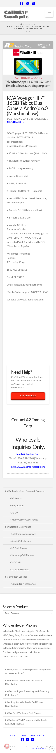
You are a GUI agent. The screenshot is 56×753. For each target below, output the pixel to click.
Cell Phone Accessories (23, 533)
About (13, 735)
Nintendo (16, 498)
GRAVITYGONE (39, 749)
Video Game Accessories (24, 519)
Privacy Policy (38, 735)
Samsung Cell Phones (22, 555)
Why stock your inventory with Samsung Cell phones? (27, 693)
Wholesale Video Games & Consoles (26, 491)
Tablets (19, 122)
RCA (10, 122)
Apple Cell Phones (21, 540)
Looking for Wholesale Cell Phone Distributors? (24, 704)
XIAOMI (16, 562)
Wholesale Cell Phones (19, 526)
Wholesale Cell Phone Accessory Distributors (23, 682)
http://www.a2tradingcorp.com (28, 466)
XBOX (14, 512)
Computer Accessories (23, 583)
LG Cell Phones (19, 548)
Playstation (17, 505)
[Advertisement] (28, 333)
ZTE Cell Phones (20, 569)
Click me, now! (28, 395)
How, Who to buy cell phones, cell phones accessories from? (28, 671)
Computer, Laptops (17, 576)
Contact (23, 735)
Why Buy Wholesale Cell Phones (24, 712)
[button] (49, 13)
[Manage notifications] (6, 746)
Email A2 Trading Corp (28, 453)
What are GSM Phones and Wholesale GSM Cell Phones (26, 721)
